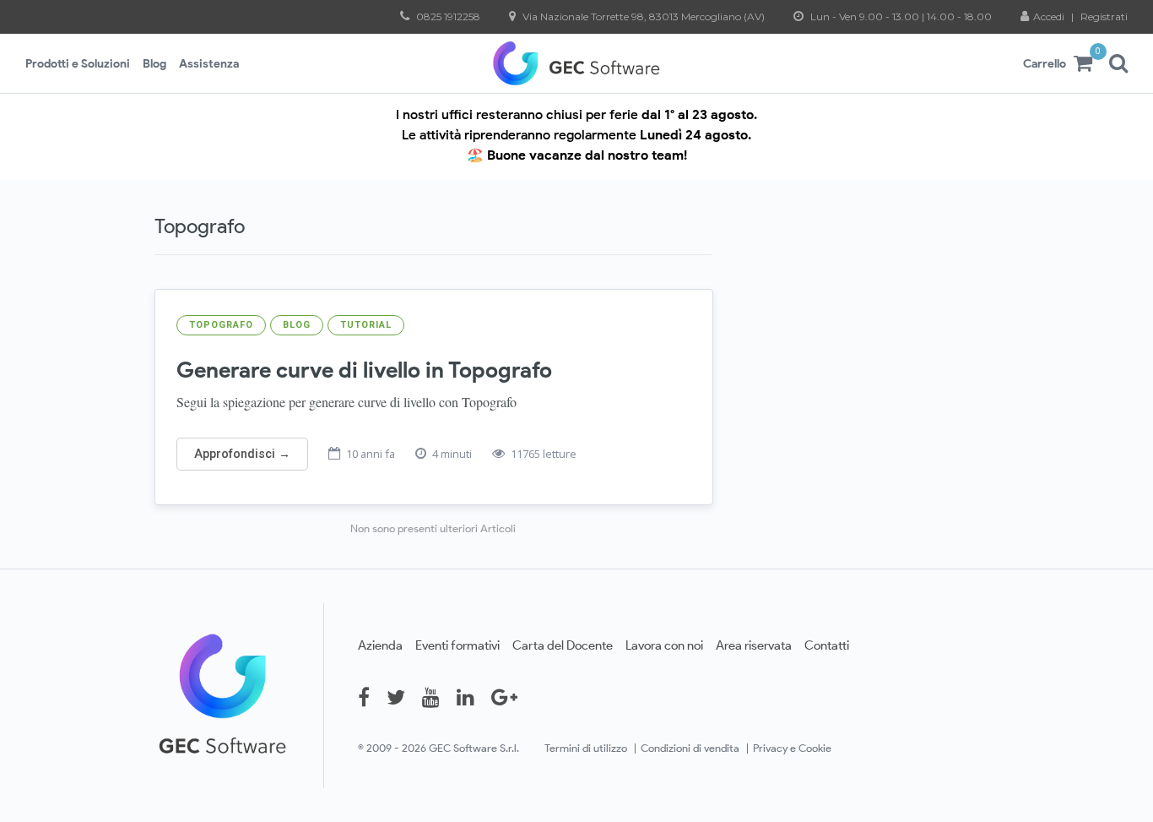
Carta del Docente (562, 645)
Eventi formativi (457, 645)
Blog (154, 63)
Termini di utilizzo (585, 748)
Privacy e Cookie (792, 748)
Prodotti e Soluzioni (77, 63)
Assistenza (209, 63)
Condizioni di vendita (690, 748)
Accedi (1050, 16)
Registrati (1104, 16)
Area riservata (754, 645)
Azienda (380, 645)
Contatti (826, 645)
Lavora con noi (664, 645)
